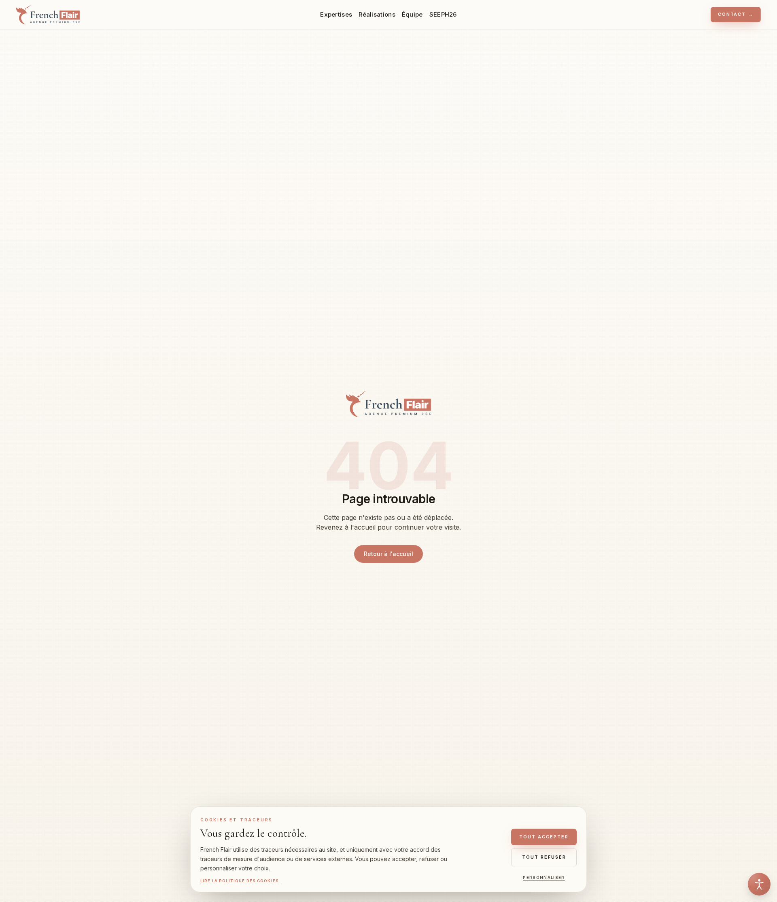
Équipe (412, 14)
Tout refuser (544, 857)
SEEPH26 (443, 14)
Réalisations (377, 14)
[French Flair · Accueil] (388, 404)
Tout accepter (544, 837)
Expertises (336, 14)
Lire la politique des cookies (239, 880)
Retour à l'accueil (388, 553)
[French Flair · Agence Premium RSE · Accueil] (48, 14)
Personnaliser (544, 877)
